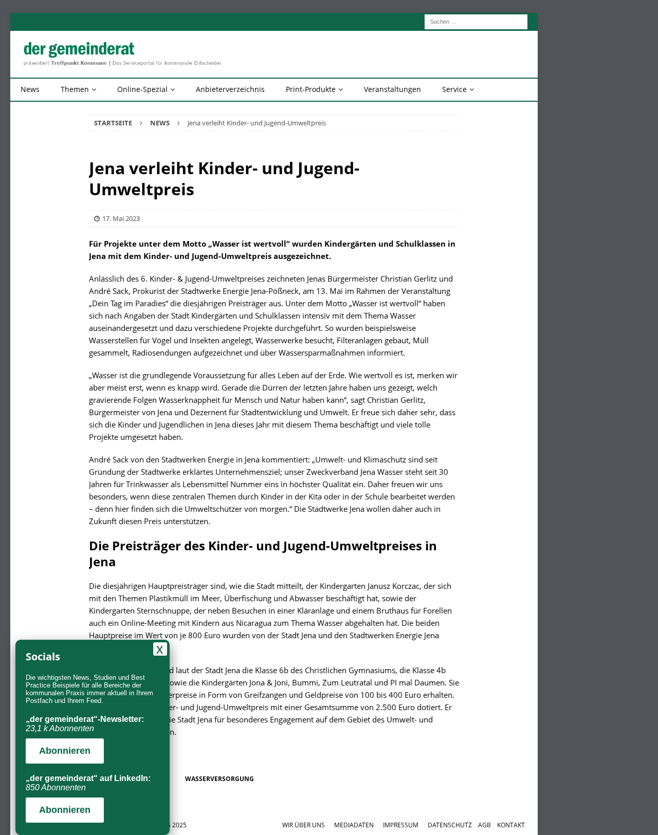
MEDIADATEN (354, 825)
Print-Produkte (311, 89)
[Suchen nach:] (476, 21)
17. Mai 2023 (121, 218)
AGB (484, 825)
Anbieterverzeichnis (230, 89)
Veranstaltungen (392, 89)
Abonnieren (64, 751)
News (30, 89)
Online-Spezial (142, 89)
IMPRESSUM (400, 825)
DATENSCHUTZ (450, 825)
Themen (75, 89)
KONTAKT (511, 825)
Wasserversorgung (219, 778)
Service (454, 89)
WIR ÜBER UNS (303, 825)
